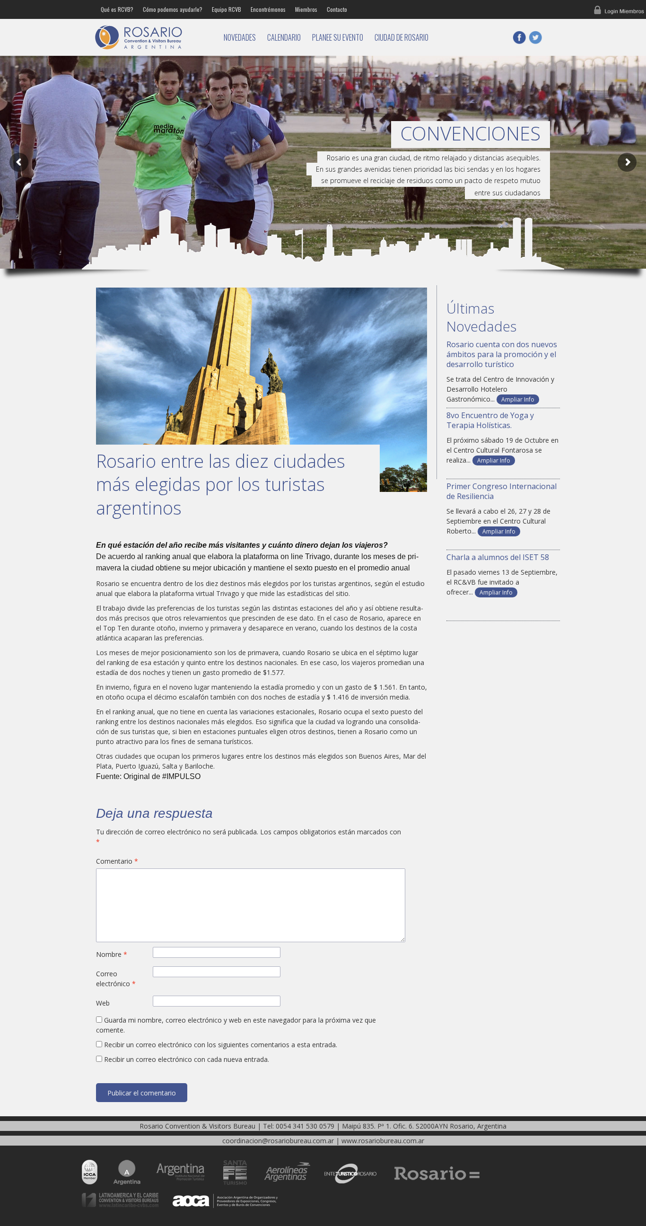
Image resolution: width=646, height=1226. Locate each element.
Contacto (337, 9)
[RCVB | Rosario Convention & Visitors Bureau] (153, 37)
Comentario (117, 861)
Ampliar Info (517, 399)
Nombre (111, 954)
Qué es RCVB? (117, 9)
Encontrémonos (268, 9)
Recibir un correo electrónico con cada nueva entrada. (186, 1059)
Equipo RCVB (226, 9)
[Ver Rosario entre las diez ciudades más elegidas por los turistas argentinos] (261, 390)
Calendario (284, 37)
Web (103, 1002)
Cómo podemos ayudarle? (172, 9)
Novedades (240, 37)
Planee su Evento (337, 37)
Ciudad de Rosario (401, 37)
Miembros (306, 9)
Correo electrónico (116, 978)
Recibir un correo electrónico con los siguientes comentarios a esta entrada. (220, 1044)
